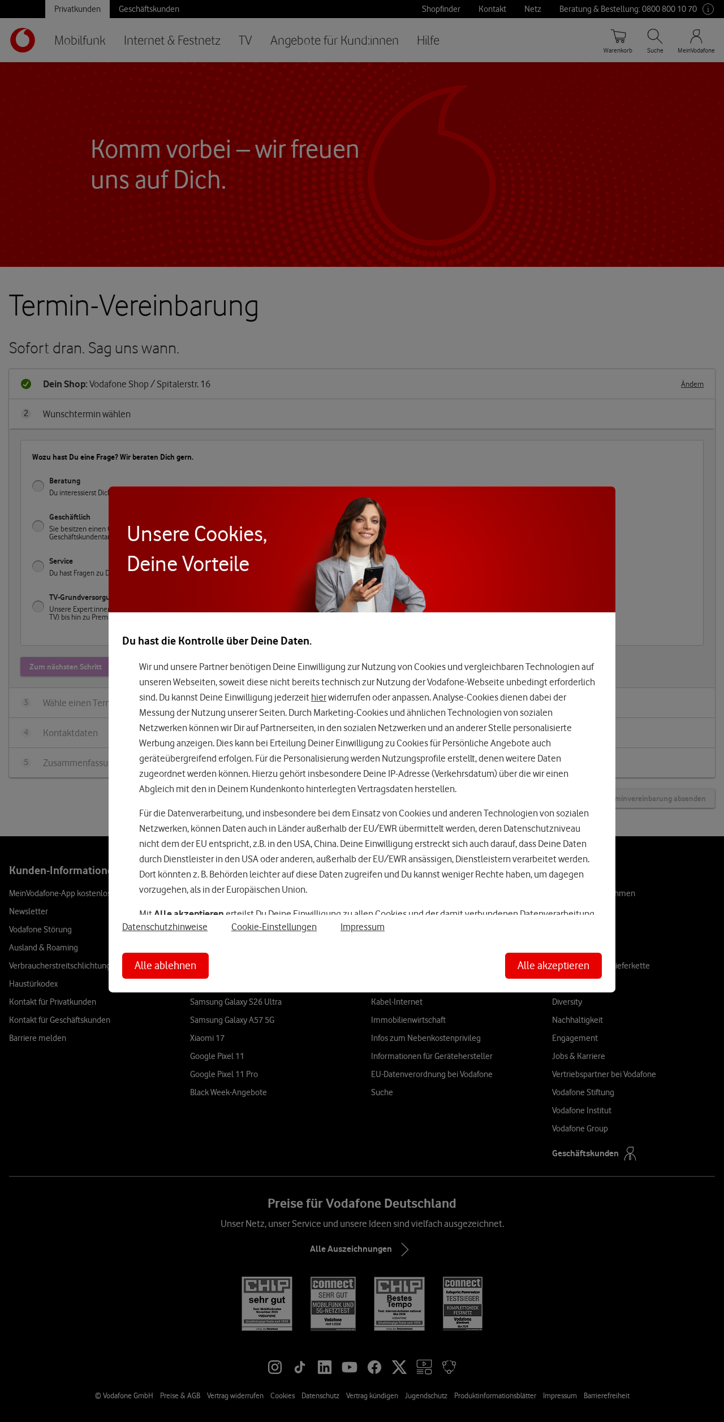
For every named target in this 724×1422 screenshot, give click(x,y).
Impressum (363, 927)
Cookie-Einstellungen (274, 927)
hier (318, 697)
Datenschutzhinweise (165, 927)
